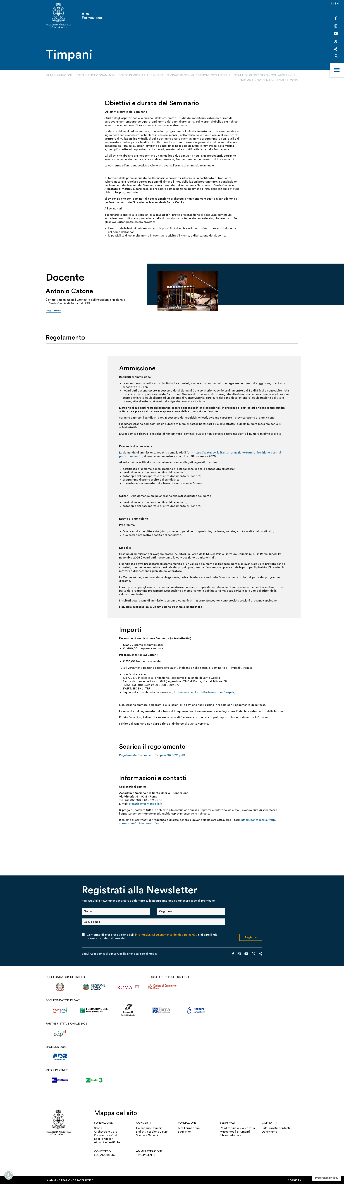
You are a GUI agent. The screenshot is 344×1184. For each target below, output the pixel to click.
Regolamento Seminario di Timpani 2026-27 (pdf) (152, 755)
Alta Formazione (59, 75)
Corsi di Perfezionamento (95, 75)
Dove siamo (269, 1131)
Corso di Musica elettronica (141, 75)
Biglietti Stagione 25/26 (152, 1131)
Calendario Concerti (149, 1128)
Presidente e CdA (105, 1135)
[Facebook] (336, 18)
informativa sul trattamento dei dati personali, (166, 934)
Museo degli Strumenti (235, 1131)
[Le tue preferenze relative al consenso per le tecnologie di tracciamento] (326, 1177)
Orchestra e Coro (105, 1131)
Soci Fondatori (103, 1138)
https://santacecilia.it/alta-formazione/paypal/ (203, 692)
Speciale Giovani (147, 1135)
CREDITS (295, 1180)
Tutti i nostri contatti (276, 1128)
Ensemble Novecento (256, 80)
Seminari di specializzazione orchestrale (198, 75)
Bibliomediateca (230, 1135)
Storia (98, 1128)
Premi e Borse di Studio (250, 75)
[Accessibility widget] (8, 1175)
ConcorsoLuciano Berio (104, 1153)
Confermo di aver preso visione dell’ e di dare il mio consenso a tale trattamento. (152, 936)
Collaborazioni (283, 75)
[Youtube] (336, 34)
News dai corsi (287, 80)
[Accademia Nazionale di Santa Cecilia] (58, 16)
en (337, 3)
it (331, 3)
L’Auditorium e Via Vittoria (237, 1128)
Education (185, 1131)
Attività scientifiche (107, 1142)
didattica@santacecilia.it (145, 803)
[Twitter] (336, 42)
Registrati (251, 937)
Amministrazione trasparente (149, 1153)
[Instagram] (335, 26)
